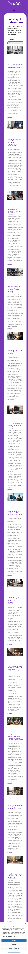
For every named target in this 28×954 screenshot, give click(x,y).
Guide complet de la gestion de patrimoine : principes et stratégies (14, 513)
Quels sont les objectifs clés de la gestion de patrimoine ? (15, 425)
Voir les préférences (14, 948)
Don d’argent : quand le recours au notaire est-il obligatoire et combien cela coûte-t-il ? (14, 669)
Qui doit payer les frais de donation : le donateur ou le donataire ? (14, 599)
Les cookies (10, 952)
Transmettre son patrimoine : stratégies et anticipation (14, 211)
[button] (26, 924)
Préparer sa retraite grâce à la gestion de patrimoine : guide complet (14, 288)
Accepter (14, 940)
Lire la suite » (10, 117)
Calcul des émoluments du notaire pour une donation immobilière (15, 806)
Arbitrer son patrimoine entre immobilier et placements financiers (14, 65)
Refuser (14, 944)
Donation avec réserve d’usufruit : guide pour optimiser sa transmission (14, 876)
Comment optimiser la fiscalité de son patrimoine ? (14, 351)
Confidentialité (16, 952)
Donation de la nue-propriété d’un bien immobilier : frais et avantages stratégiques (15, 737)
